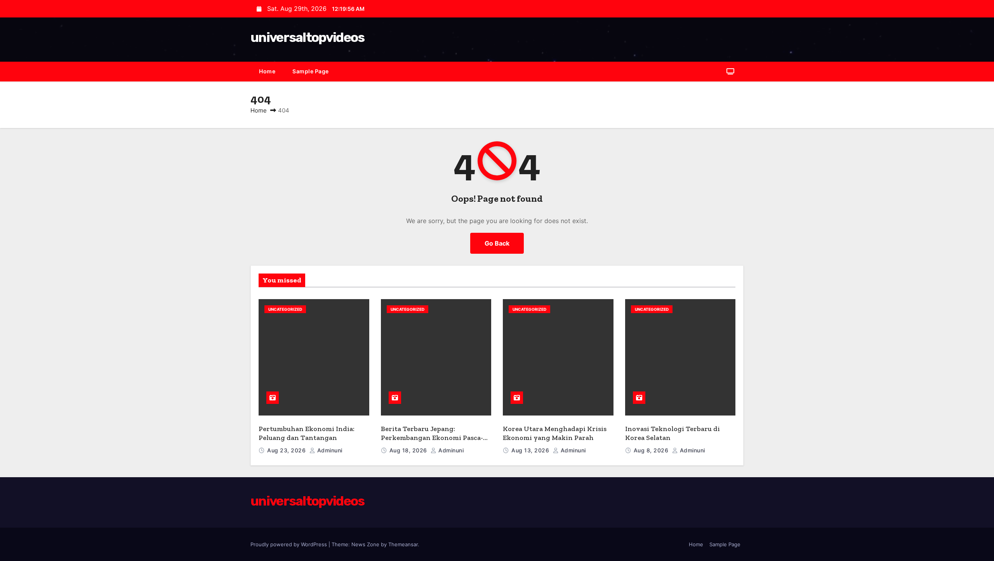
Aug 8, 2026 (652, 450)
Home (267, 71)
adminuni (328, 450)
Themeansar (403, 544)
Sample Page (310, 71)
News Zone (365, 544)
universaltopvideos (307, 37)
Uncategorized (285, 309)
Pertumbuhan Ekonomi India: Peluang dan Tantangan (307, 433)
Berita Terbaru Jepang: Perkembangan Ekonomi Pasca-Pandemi (432, 437)
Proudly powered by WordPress (289, 544)
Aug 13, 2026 (531, 450)
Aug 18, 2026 (409, 450)
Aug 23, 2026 (287, 450)
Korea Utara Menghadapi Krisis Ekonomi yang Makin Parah (554, 433)
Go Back (497, 243)
